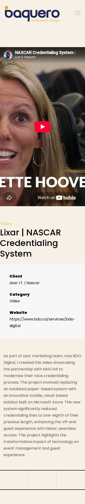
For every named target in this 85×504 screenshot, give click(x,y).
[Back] (42, 480)
